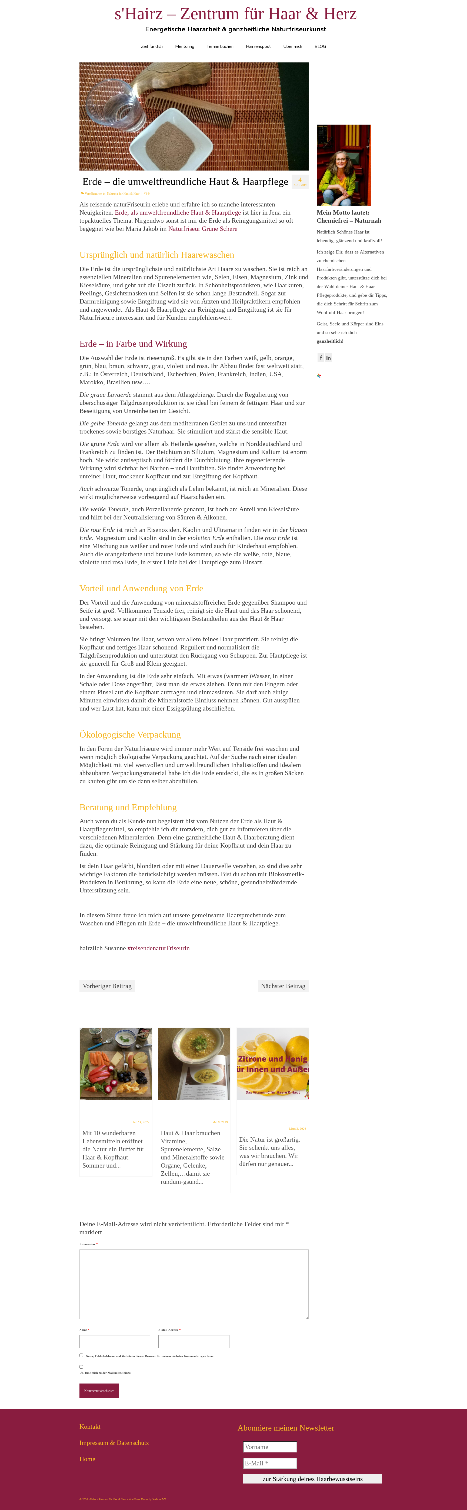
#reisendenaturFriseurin (158, 948)
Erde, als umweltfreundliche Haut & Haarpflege (178, 212)
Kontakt (90, 1426)
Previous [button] (84, 1113)
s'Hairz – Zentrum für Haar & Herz (236, 13)
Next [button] (304, 1113)
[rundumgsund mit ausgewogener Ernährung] (194, 1064)
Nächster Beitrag (283, 985)
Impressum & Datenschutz (114, 1442)
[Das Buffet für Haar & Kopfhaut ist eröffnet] (116, 1064)
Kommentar (88, 1244)
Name (84, 1329)
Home (87, 1458)
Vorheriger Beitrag (107, 985)
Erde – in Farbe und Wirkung (133, 344)
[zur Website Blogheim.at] (319, 374)
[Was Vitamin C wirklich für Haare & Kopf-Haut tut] (272, 1064)
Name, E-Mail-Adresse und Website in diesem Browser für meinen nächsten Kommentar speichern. (150, 1356)
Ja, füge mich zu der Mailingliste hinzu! (105, 1372)
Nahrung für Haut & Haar (123, 193)
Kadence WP (159, 1499)
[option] (116, 1105)
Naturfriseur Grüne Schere (203, 228)
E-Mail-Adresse (169, 1329)
